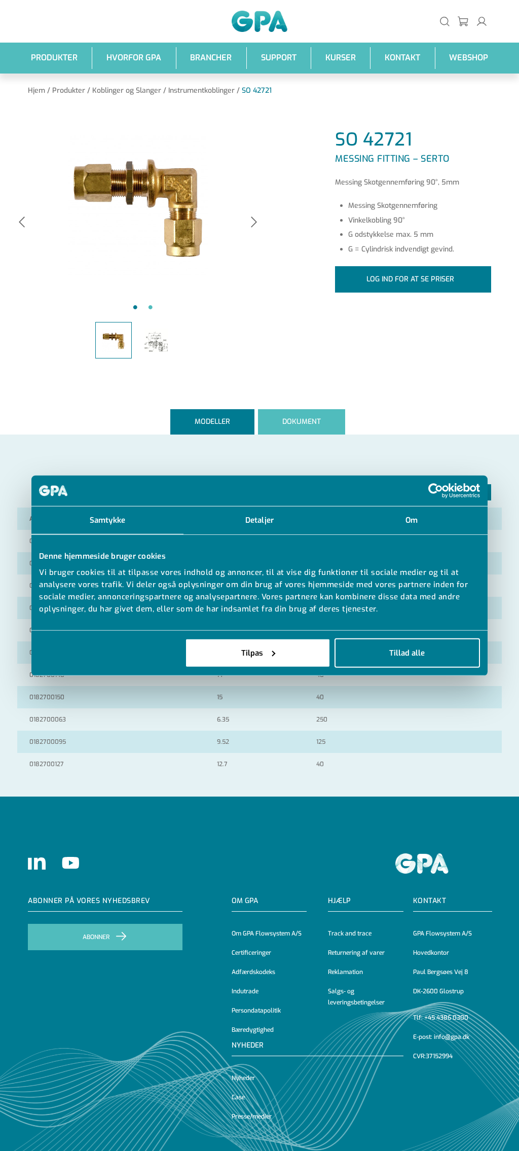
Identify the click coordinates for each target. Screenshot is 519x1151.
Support (278, 57)
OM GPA (245, 901)
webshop (468, 57)
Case (238, 1097)
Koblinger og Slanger (126, 90)
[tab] (212, 421)
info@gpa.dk (451, 1037)
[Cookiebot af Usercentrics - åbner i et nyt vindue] (435, 490)
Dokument (301, 421)
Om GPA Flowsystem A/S (267, 933)
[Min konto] (482, 21)
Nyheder (248, 1045)
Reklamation (345, 972)
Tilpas (252, 653)
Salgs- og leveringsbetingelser (356, 996)
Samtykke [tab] (107, 520)
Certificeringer (251, 953)
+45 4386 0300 (446, 1018)
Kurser (340, 57)
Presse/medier (252, 1116)
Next (254, 223)
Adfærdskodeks (253, 972)
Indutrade (245, 991)
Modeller (212, 421)
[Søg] (445, 21)
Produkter (54, 57)
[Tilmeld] (463, 21)
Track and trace (350, 933)
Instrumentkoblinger (201, 90)
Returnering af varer (356, 953)
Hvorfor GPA (133, 57)
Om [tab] (411, 520)
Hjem (36, 90)
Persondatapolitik (256, 1010)
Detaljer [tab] (259, 520)
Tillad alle (407, 653)
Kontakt (402, 57)
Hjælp (339, 901)
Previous (22, 223)
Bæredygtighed (253, 1030)
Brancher (211, 57)
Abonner (96, 937)
